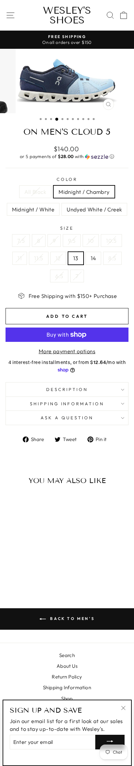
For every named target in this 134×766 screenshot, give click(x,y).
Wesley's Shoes (67, 15)
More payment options (67, 351)
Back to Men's (71, 618)
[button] (67, 157)
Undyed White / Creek (94, 209)
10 (91, 240)
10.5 (111, 240)
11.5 (38, 258)
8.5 (112, 258)
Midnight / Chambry (84, 191)
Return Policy (67, 677)
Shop (67, 698)
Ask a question (67, 417)
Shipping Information (67, 687)
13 (75, 258)
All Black (35, 191)
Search (67, 655)
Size (67, 228)
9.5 (71, 240)
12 (58, 258)
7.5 (21, 240)
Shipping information (67, 403)
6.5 (59, 276)
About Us (67, 666)
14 (93, 258)
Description (67, 389)
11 (20, 258)
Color (67, 179)
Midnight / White (33, 209)
